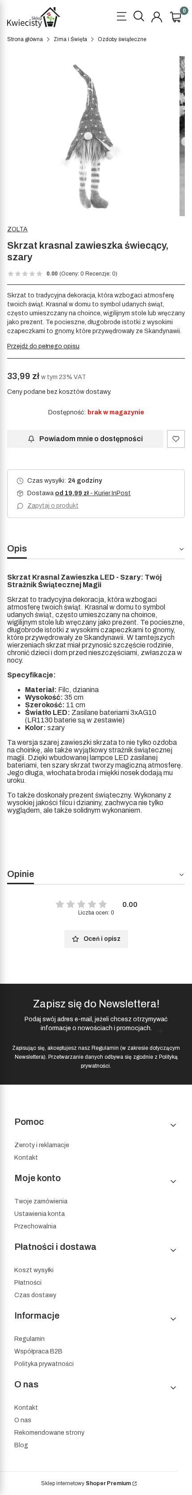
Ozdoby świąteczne (122, 39)
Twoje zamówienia (40, 1201)
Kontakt (26, 1157)
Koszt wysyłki (34, 1270)
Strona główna (25, 39)
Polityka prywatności (44, 1364)
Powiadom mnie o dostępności (91, 439)
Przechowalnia (35, 1226)
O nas (22, 1420)
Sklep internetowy (86, 1483)
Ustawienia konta (39, 1214)
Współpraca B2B (38, 1351)
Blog (21, 1445)
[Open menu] (121, 17)
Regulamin (105, 1048)
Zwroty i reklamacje (41, 1145)
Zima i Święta (70, 39)
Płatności (28, 1282)
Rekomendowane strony (49, 1432)
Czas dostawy (35, 1295)
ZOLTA (17, 229)
